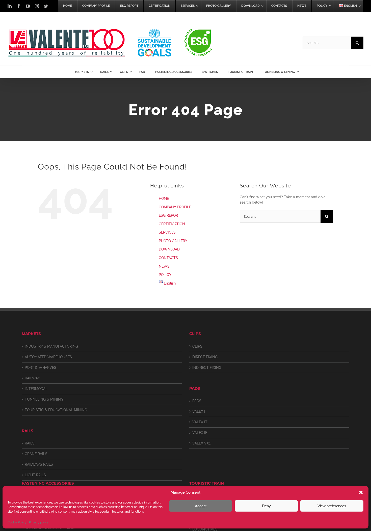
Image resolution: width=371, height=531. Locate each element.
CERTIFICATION (172, 224)
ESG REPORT (169, 215)
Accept (200, 506)
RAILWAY (32, 378)
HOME (164, 199)
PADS (196, 401)
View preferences (331, 506)
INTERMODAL (36, 389)
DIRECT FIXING (205, 357)
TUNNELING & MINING (44, 399)
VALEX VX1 (201, 443)
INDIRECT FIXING (206, 368)
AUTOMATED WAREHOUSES (48, 357)
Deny (266, 506)
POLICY (165, 275)
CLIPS (197, 346)
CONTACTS (168, 258)
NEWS (164, 266)
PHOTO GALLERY (173, 241)
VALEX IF (199, 433)
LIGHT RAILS (35, 475)
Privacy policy (39, 522)
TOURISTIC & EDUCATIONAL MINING (56, 410)
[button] (360, 492)
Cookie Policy (17, 522)
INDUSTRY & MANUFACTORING (51, 346)
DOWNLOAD (169, 249)
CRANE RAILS (36, 454)
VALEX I (198, 411)
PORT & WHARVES (40, 368)
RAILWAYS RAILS (39, 464)
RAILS (30, 443)
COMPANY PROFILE (175, 207)
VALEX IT (199, 422)
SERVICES (167, 232)
